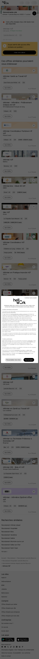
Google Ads (30, 340)
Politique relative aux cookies (8, 354)
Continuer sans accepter (31, 298)
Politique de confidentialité (24, 353)
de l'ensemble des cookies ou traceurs (19, 314)
